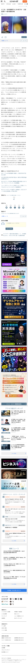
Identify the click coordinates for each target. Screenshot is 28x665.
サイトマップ (4, 616)
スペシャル (8, 4)
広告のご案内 (4, 628)
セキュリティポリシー (6, 649)
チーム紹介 (4, 625)
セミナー (3, 4)
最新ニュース (5, 40)
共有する (24, 37)
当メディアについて (18, 618)
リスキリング (20, 4)
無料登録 (24, 1)
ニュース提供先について (19, 616)
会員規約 (3, 618)
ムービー (14, 4)
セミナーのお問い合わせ (6, 640)
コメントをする (9, 228)
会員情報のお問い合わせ (19, 637)
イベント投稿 (4, 630)
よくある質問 (4, 613)
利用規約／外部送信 (18, 611)
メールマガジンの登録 (6, 611)
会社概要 (3, 647)
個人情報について (5, 652)
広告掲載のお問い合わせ (19, 640)
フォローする (24, 40)
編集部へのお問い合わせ (6, 637)
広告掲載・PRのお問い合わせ (13, 590)
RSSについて (16, 613)
